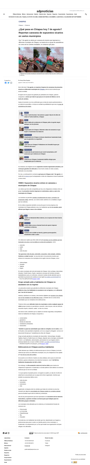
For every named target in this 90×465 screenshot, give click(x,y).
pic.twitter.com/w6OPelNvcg (52, 342)
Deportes (49, 14)
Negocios (54, 14)
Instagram (47, 445)
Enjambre (52, 17)
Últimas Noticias (17, 14)
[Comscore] (82, 433)
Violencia (27, 25)
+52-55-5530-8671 (29, 443)
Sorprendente (61, 14)
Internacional (30, 14)
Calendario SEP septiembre (72, 17)
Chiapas (21, 25)
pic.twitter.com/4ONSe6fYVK (53, 277)
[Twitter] (8, 82)
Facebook (47, 440)
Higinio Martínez (43, 17)
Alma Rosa (60, 17)
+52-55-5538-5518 (29, 440)
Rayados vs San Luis (15, 17)
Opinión (36, 14)
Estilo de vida (42, 14)
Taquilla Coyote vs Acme (29, 17)
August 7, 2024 (36, 278)
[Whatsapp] (11, 82)
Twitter (46, 443)
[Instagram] (8, 433)
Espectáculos (69, 14)
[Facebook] (5, 82)
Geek (75, 14)
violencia (27, 176)
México (24, 14)
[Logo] (45, 11)
